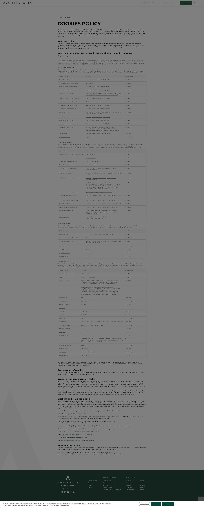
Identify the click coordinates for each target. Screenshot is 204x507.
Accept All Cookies (168, 504)
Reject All (155, 504)
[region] (102, 504)
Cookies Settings (144, 504)
